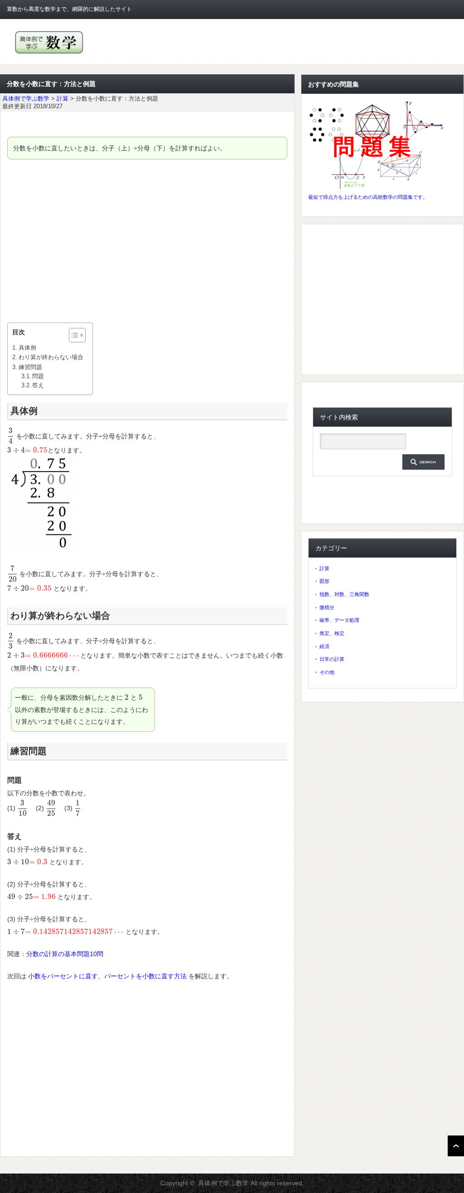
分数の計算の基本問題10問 (64, 953)
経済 (324, 646)
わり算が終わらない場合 (51, 357)
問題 (38, 376)
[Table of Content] (77, 335)
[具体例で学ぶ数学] (49, 53)
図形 (324, 581)
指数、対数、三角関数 (344, 594)
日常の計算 (331, 659)
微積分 (326, 607)
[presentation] (10, 436)
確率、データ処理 (339, 620)
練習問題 (30, 367)
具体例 (27, 347)
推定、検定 (331, 633)
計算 (324, 568)
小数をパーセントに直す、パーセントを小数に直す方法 (107, 976)
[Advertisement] (147, 241)
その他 (326, 672)
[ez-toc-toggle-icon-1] (72, 335)
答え (38, 385)
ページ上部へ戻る (456, 1145)
